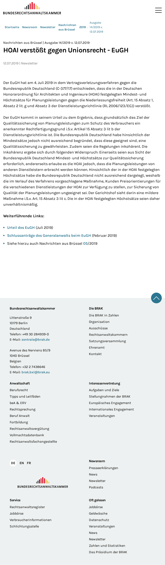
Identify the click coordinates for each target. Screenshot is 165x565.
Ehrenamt (97, 347)
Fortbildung (19, 422)
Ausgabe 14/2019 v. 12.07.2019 (96, 27)
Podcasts (96, 487)
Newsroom (29, 27)
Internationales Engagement (111, 409)
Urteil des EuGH (21, 227)
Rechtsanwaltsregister (27, 507)
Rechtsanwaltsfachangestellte (33, 441)
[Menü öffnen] (157, 10)
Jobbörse (16, 513)
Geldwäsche (98, 513)
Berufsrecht (19, 390)
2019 (82, 27)
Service (15, 500)
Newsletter (47, 27)
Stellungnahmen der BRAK (109, 396)
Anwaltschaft (20, 383)
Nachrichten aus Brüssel (67, 27)
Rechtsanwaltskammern (108, 335)
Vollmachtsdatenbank (27, 435)
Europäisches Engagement (110, 403)
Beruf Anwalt (20, 416)
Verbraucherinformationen (31, 520)
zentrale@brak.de (35, 339)
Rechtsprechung (22, 409)
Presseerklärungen (103, 468)
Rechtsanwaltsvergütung (29, 429)
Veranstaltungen (102, 416)
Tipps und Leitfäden (25, 396)
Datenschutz (99, 520)
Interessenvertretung (104, 383)
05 (85, 243)
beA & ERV (18, 403)
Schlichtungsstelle (24, 526)
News (93, 474)
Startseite (12, 27)
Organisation (99, 322)
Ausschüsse (98, 328)
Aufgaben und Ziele (104, 390)
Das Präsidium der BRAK (108, 552)
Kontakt (95, 354)
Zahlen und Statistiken (107, 546)
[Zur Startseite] (42, 8)
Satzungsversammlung (107, 341)
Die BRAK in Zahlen (104, 315)
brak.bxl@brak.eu (35, 372)
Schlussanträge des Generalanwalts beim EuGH (49, 235)
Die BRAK (96, 308)
